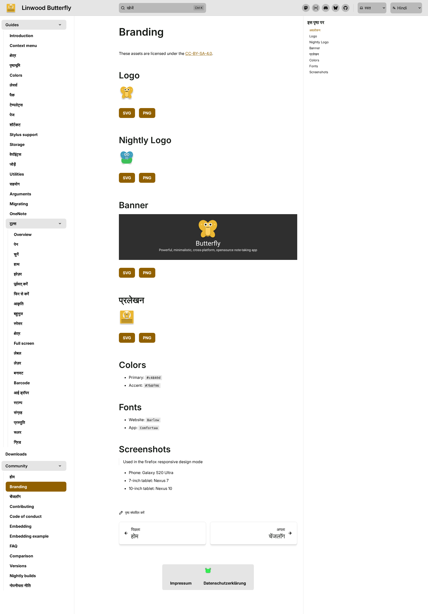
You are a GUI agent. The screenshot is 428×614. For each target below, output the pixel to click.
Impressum (181, 583)
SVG (127, 113)
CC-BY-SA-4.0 (198, 53)
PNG (147, 113)
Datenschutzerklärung (225, 583)
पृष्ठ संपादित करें (134, 512)
